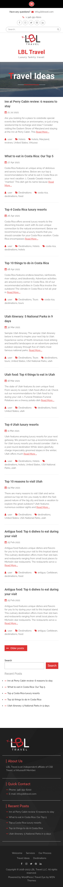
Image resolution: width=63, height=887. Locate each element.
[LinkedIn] (42, 22)
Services (30, 853)
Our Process (45, 853)
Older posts (17, 648)
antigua (42, 572)
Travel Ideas (23, 858)
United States (21, 142)
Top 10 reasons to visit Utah (23, 481)
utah (50, 361)
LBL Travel (31, 52)
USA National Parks (36, 361)
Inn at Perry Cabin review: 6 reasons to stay (30, 680)
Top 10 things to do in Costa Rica (27, 263)
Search (8, 660)
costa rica (43, 192)
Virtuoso (33, 142)
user (10, 139)
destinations (11, 196)
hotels (35, 139)
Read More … (42, 132)
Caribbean (52, 572)
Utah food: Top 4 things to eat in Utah (30, 374)
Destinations (25, 192)
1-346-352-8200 (33, 17)
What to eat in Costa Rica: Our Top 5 (29, 156)
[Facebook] (19, 22)
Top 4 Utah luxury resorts (22, 424)
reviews (9, 142)
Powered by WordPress (20, 877)
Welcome (17, 853)
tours (21, 303)
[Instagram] (25, 22)
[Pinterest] (36, 22)
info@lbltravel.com (44, 12)
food (20, 196)
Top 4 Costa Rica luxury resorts (26, 209)
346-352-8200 (24, 789)
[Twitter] (31, 22)
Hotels (22, 139)
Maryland (44, 139)
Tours (35, 299)
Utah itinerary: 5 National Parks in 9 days (28, 705)
